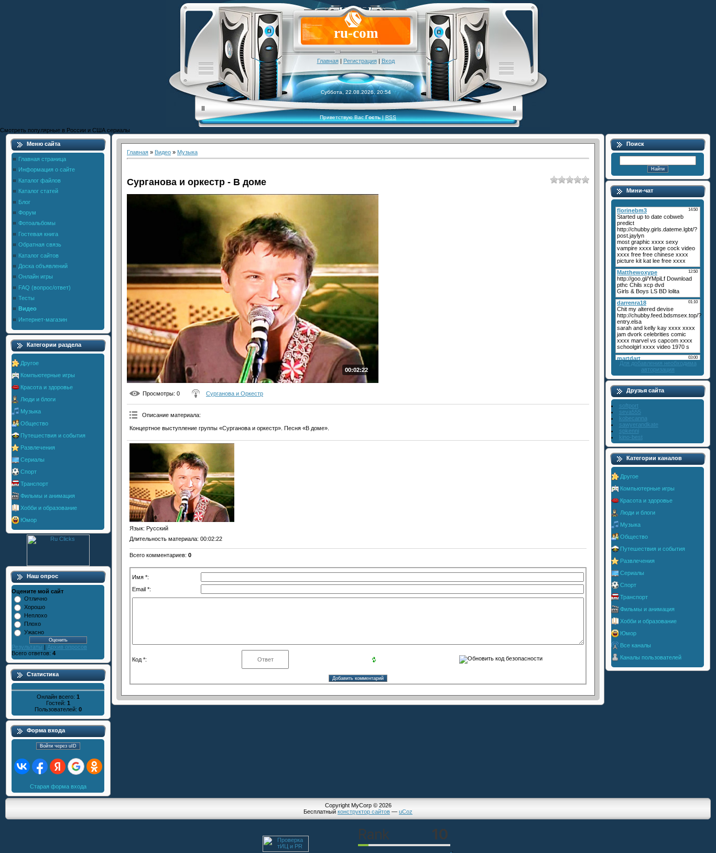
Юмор (28, 520)
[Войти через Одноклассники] (94, 766)
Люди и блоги (38, 399)
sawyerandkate (638, 424)
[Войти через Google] (76, 766)
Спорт (28, 471)
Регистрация (360, 61)
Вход (388, 61)
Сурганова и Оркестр (234, 393)
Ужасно (34, 632)
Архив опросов (67, 647)
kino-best (631, 437)
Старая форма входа (58, 786)
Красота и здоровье (46, 387)
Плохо (32, 624)
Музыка (30, 411)
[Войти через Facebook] (40, 766)
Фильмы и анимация (47, 496)
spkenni (629, 431)
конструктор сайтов (364, 811)
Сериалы (32, 459)
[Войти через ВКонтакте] (22, 766)
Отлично (35, 598)
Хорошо (34, 607)
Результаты (27, 647)
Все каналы (635, 645)
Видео (163, 152)
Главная (328, 61)
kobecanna (633, 418)
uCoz (406, 811)
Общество (34, 423)
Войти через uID (58, 746)
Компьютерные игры (47, 375)
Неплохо (35, 615)
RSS (390, 117)
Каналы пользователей (650, 657)
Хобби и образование (48, 508)
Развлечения (37, 447)
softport (628, 405)
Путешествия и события (52, 435)
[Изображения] (181, 482)
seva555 (630, 412)
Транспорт (34, 484)
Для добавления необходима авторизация (658, 366)
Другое (29, 363)
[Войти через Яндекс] (58, 766)
